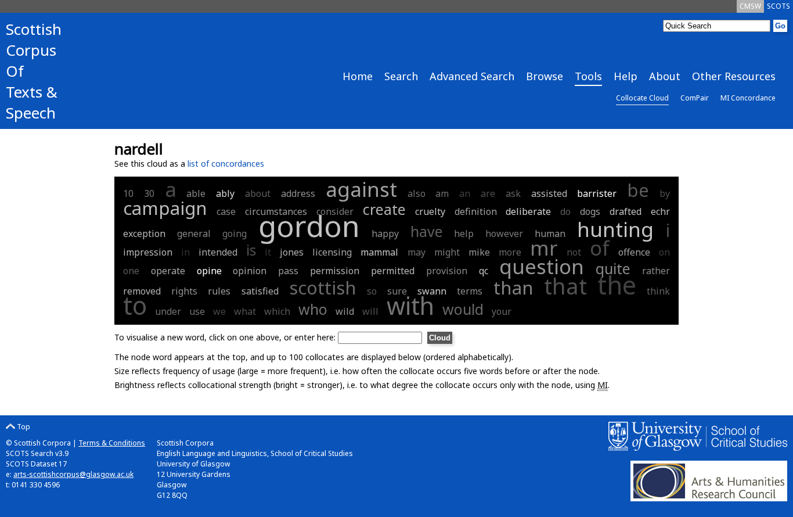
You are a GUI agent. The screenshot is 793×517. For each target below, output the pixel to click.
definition (476, 211)
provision (446, 270)
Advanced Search (472, 76)
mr (544, 247)
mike (479, 252)
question (541, 266)
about (258, 193)
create (384, 209)
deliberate (528, 211)
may (417, 252)
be (638, 190)
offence (634, 252)
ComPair (694, 98)
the (616, 285)
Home (358, 76)
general (194, 233)
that (565, 286)
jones (292, 252)
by (664, 193)
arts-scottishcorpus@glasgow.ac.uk (73, 474)
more (510, 252)
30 (149, 193)
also (417, 193)
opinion (249, 270)
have (426, 231)
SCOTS (778, 6)
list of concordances (226, 163)
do (565, 211)
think (658, 291)
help (464, 233)
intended (218, 252)
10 (128, 193)
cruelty (430, 211)
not (574, 252)
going (234, 233)
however (504, 233)
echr (660, 211)
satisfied (260, 291)
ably (225, 193)
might (447, 252)
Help (625, 76)
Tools (588, 76)
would (463, 309)
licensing (332, 252)
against (361, 189)
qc (483, 270)
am (442, 193)
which (277, 311)
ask (513, 193)
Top (22, 427)
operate (168, 270)
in (185, 252)
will (370, 311)
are (488, 193)
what (245, 311)
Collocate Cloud (642, 98)
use (197, 311)
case (226, 211)
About (664, 76)
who (312, 309)
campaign (165, 208)
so (372, 291)
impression (147, 252)
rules (219, 291)
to (135, 305)
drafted (625, 211)
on (664, 252)
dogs (590, 211)
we (219, 311)
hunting (615, 229)
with (410, 305)
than (513, 287)
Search (401, 76)
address (298, 193)
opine (209, 270)
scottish (322, 287)
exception (144, 233)
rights (184, 291)
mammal (379, 252)
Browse (544, 76)
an (464, 193)
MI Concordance (748, 98)
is (251, 250)
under (168, 311)
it (268, 252)
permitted (392, 270)
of (600, 247)
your (501, 311)
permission (334, 270)
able (196, 193)
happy (385, 233)
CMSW (750, 6)
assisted (549, 193)
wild (345, 311)
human (550, 233)
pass (288, 270)
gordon (309, 226)
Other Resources (734, 76)
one (131, 270)
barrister (597, 193)
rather (656, 270)
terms (469, 291)
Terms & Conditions (111, 443)
